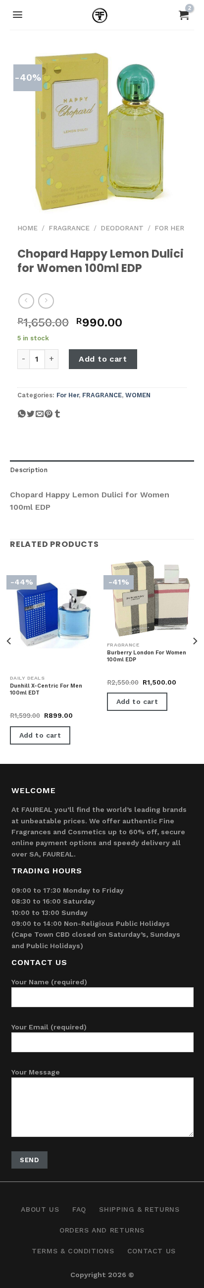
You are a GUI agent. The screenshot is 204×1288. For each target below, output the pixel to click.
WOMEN (138, 395)
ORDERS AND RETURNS (102, 1230)
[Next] (195, 661)
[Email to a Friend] (39, 417)
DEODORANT (122, 228)
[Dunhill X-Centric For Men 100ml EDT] (53, 615)
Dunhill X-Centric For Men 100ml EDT (46, 689)
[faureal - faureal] (102, 17)
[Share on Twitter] (30, 417)
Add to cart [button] (40, 735)
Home (27, 228)
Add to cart (103, 359)
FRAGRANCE (69, 228)
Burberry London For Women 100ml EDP (146, 656)
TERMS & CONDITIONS (73, 1251)
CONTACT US (151, 1251)
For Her (169, 228)
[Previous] (9, 661)
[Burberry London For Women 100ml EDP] (150, 598)
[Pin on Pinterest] (48, 417)
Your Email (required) (49, 1027)
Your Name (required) (49, 982)
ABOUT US (40, 1209)
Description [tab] (29, 470)
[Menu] (17, 14)
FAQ (79, 1209)
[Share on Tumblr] (57, 417)
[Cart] (184, 15)
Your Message (35, 1072)
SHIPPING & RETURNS (139, 1209)
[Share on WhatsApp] (21, 417)
